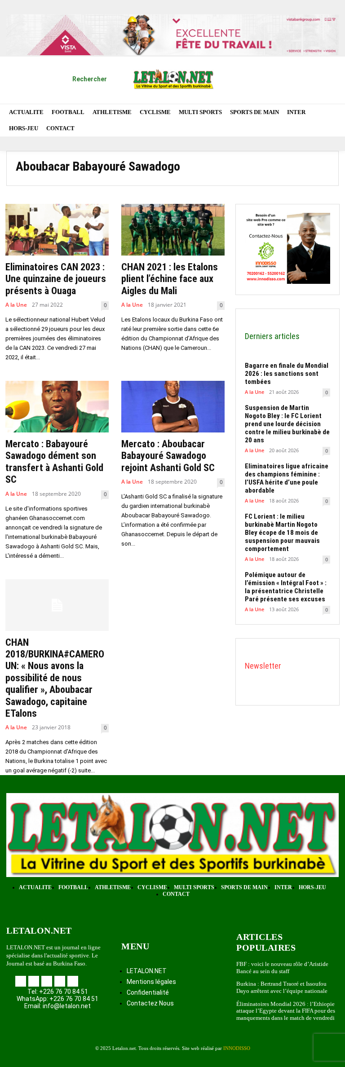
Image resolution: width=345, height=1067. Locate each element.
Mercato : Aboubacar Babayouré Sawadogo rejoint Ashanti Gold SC (168, 455)
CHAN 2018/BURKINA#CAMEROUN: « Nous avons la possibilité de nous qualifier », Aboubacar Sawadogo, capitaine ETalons (54, 678)
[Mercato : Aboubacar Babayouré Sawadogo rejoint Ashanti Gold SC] (173, 406)
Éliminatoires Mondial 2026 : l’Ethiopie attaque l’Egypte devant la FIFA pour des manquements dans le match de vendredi (286, 1011)
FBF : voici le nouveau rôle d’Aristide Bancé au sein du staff (282, 967)
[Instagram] (273, 68)
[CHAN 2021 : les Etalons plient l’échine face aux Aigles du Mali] (173, 230)
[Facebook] (249, 68)
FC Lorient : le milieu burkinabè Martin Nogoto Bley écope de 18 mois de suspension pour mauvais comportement (282, 532)
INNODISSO (236, 1048)
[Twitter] (320, 68)
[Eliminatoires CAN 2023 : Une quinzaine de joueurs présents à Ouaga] (57, 230)
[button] (79, 79)
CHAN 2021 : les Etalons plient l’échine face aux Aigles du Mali (169, 278)
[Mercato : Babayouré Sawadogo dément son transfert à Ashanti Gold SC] (57, 406)
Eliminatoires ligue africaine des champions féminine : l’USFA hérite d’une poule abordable (286, 478)
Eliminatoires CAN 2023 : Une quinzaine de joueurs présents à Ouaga (55, 278)
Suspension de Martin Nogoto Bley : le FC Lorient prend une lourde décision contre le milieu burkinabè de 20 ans (287, 424)
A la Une (16, 305)
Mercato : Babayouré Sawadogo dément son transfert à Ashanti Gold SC (54, 461)
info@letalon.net (67, 1006)
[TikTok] (296, 68)
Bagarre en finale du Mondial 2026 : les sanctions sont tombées (286, 374)
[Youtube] (324, 92)
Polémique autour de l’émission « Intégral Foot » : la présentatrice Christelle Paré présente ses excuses (286, 587)
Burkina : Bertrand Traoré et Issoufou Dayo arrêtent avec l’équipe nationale (281, 987)
